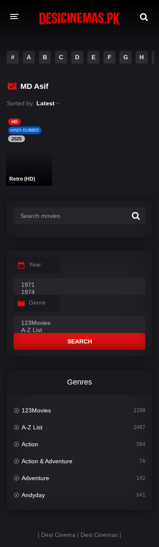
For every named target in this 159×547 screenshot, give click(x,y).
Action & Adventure (47, 461)
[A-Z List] (79, 330)
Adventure (35, 478)
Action (30, 444)
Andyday (33, 495)
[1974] (79, 292)
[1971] (79, 285)
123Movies (36, 410)
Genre (37, 302)
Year (35, 264)
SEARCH (79, 341)
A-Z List (32, 427)
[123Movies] (79, 323)
